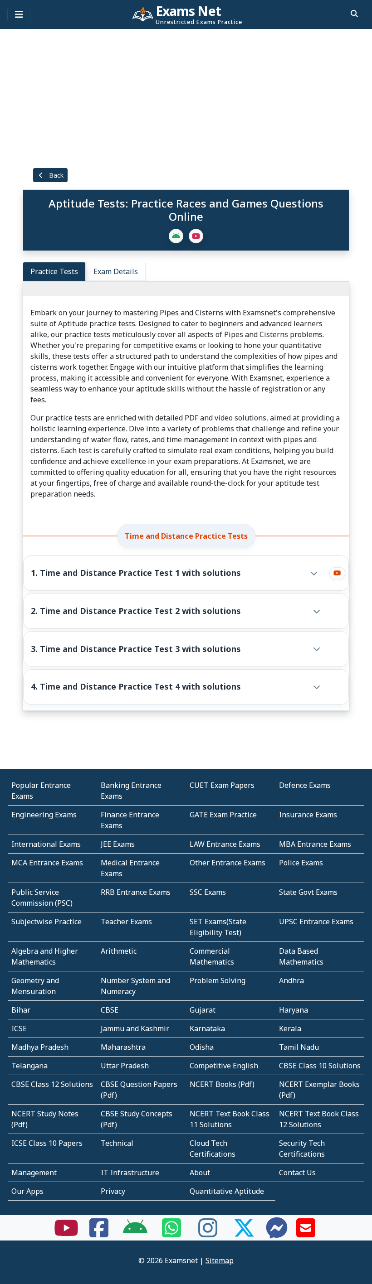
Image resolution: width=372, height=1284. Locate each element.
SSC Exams (208, 892)
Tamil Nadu (299, 1047)
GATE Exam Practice (223, 815)
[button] (176, 573)
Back (55, 175)
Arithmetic (119, 951)
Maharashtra (123, 1047)
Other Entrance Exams (227, 863)
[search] (354, 13)
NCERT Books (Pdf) (222, 1084)
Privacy (113, 1191)
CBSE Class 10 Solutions (320, 1066)
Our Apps (27, 1191)
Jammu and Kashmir (135, 1028)
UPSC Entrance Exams (316, 922)
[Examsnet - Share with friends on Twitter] (244, 1233)
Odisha (202, 1047)
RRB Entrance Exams (136, 892)
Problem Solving (217, 980)
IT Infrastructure (130, 1173)
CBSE (109, 1010)
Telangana (29, 1066)
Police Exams (301, 863)
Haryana (293, 1010)
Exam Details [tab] (115, 271)
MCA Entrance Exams (47, 863)
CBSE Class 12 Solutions (52, 1084)
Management (34, 1173)
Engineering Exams (44, 815)
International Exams (46, 844)
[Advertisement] (186, 97)
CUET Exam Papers (222, 785)
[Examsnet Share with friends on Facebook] (99, 1233)
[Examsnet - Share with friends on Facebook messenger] (276, 1233)
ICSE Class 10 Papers (47, 1143)
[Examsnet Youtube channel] (66, 1233)
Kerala (290, 1028)
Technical (117, 1143)
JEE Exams (118, 844)
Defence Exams (305, 785)
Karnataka (207, 1028)
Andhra (291, 980)
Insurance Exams (308, 815)
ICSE (19, 1028)
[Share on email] (305, 1233)
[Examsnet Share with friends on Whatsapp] (171, 1233)
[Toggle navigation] (18, 14)
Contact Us (297, 1173)
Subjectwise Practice (46, 922)
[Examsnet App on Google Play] (135, 1233)
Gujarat (202, 1010)
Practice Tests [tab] (54, 271)
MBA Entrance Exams (315, 844)
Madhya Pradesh (40, 1047)
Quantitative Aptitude (227, 1191)
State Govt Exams (308, 892)
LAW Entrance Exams (225, 844)
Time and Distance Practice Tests (186, 536)
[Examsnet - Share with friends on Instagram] (207, 1233)
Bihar (20, 1010)
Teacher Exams (126, 922)
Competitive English (224, 1066)
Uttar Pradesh (125, 1066)
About (200, 1173)
